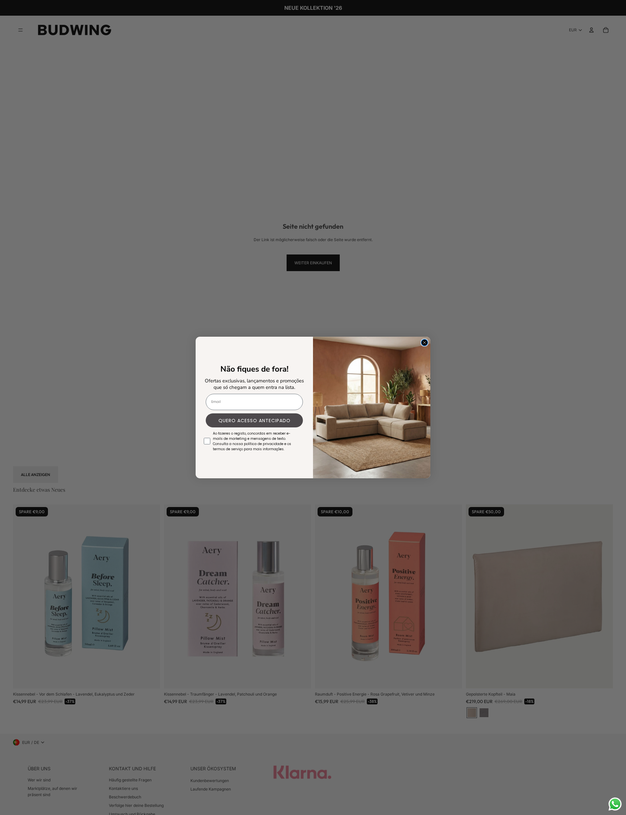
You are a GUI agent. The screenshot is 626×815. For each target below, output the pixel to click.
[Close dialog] (424, 342)
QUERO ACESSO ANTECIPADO (254, 420)
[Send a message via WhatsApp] (615, 804)
